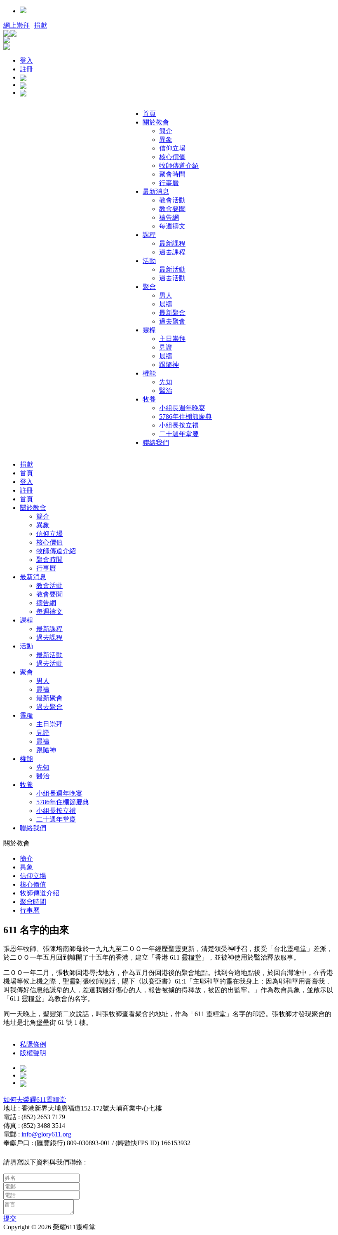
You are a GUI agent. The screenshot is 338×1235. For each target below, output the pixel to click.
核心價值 (172, 156)
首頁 (149, 113)
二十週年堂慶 (179, 433)
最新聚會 (172, 312)
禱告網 (169, 217)
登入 (26, 60)
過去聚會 (172, 321)
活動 (149, 260)
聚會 (149, 286)
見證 (165, 347)
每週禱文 (172, 226)
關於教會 (156, 122)
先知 (165, 381)
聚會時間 (172, 174)
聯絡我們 (156, 442)
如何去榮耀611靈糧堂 (34, 1099)
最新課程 (172, 243)
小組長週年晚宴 (182, 407)
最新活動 (172, 269)
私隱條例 (33, 1044)
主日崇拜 (172, 338)
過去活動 (172, 278)
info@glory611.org (46, 1134)
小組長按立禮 (179, 425)
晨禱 (165, 304)
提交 (9, 1218)
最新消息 (156, 191)
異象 (165, 139)
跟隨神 (169, 364)
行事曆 (169, 182)
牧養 (149, 399)
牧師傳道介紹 (179, 165)
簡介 (165, 130)
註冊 (26, 69)
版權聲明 (33, 1053)
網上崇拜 (16, 25)
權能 (149, 373)
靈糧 (149, 329)
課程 (149, 234)
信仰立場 (172, 148)
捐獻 (40, 25)
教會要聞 (172, 208)
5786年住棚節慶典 (185, 416)
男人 (165, 295)
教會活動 (172, 200)
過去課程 (172, 252)
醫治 (165, 390)
